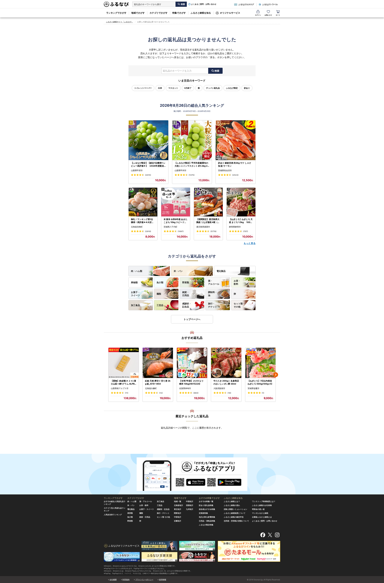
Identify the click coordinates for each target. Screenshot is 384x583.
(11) (126, 393)
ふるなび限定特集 (206, 525)
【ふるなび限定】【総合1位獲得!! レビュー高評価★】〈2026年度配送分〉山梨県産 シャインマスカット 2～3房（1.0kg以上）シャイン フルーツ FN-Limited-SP (148, 164)
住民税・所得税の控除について (236, 521)
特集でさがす (179, 12)
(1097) (181, 231)
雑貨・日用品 (185, 294)
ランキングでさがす (116, 12)
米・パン (178, 271)
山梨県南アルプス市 (119, 388)
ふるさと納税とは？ (232, 501)
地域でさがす (138, 12)
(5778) (213, 231)
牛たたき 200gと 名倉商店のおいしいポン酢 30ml (226, 382)
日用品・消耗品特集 (207, 521)
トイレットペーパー (143, 88)
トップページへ (192, 319)
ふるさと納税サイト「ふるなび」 (119, 22)
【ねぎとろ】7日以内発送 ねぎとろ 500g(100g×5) (260, 382)
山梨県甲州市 (180, 170)
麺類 (159, 293)
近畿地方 (177, 521)
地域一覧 (177, 501)
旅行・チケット (212, 305)
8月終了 (188, 88)
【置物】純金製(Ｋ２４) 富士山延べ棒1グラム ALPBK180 (123, 382)
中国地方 (189, 501)
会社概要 (113, 580)
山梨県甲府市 (137, 170)
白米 (160, 88)
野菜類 (185, 282)
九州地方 (189, 509)
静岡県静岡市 (235, 227)
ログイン (258, 15)
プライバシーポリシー (144, 580)
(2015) (148, 175)
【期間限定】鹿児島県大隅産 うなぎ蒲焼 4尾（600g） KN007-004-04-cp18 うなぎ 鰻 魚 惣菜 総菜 (208, 221)
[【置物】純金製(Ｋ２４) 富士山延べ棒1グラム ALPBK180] (123, 363)
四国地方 (189, 505)
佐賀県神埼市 (185, 388)
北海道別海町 (137, 227)
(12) (161, 393)
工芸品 (160, 305)
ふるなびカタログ (246, 4)
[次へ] (275, 374)
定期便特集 (203, 513)
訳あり (247, 88)
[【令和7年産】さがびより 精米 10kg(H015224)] (192, 363)
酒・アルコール (213, 282)
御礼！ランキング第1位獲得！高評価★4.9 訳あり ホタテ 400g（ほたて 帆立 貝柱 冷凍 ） (142, 221)
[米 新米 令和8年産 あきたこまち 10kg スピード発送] (175, 202)
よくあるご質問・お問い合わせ (203, 4)
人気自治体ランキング (113, 514)
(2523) (235, 175)
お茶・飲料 (237, 282)
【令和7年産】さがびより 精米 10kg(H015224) (191, 382)
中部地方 (177, 517)
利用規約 (126, 580)
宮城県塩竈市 (253, 388)
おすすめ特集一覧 (206, 501)
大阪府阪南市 (219, 388)
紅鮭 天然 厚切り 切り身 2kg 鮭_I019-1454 (157, 382)
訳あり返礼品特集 (206, 505)
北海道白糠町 (151, 388)
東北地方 (177, 509)
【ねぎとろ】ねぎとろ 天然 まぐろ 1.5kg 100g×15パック (241, 221)
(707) (245, 231)
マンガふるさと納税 (260, 513)
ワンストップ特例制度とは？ (263, 501)
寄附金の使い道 (258, 509)
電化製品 (221, 271)
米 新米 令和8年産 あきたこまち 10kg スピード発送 (175, 221)
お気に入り (268, 15)
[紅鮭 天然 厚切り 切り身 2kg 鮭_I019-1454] (158, 363)
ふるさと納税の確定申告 (234, 517)
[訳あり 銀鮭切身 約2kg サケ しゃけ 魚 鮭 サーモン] (235, 140)
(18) (229, 393)
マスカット (173, 88)
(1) (263, 393)
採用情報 (162, 580)
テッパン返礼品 (213, 88)
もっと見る (250, 243)
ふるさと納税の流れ (232, 505)
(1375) (192, 175)
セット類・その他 (239, 305)
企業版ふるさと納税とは (262, 517)
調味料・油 (212, 294)
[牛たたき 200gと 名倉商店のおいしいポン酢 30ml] (226, 363)
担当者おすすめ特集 (207, 509)
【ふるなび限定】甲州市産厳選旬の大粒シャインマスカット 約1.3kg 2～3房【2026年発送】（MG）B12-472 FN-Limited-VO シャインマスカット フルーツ (192, 164)
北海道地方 (178, 505)
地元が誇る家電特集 (207, 517)
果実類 (130, 513)
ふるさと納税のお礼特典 (262, 505)
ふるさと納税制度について (234, 513)
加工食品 (135, 305)
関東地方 (177, 513)
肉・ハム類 (136, 271)
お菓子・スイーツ (135, 294)
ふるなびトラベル (270, 4)
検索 (216, 70)
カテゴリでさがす (159, 12)
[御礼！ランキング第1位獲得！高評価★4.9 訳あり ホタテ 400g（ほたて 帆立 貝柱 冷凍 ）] (143, 202)
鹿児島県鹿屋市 (203, 227)
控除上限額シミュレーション (235, 509)
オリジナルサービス (230, 12)
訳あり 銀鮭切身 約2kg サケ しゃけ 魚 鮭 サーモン (234, 164)
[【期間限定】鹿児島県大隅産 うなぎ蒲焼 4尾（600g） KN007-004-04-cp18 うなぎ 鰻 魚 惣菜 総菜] (208, 202)
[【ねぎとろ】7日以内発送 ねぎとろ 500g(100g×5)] (260, 363)
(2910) (148, 231)
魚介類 (160, 282)
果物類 (134, 282)
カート (278, 15)
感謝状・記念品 (186, 305)
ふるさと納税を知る (201, 12)
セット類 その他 (163, 517)
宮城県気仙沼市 (225, 170)
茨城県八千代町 (170, 227)
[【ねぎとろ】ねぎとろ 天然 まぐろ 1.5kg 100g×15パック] (241, 202)
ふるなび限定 (232, 88)
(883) (195, 393)
